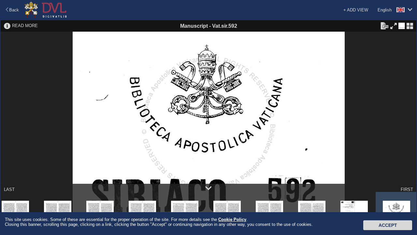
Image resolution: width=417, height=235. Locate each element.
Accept (388, 225)
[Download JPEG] (384, 25)
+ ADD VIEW (355, 10)
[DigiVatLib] (45, 16)
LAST (9, 189)
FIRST (407, 189)
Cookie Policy (232, 219)
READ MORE (25, 25)
